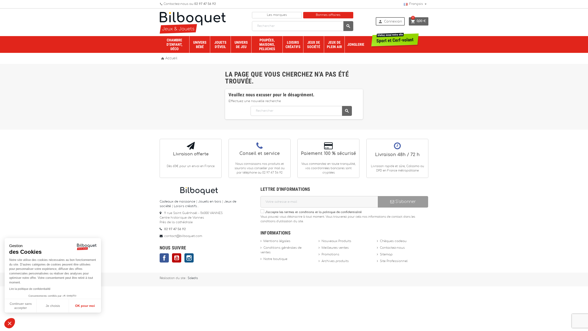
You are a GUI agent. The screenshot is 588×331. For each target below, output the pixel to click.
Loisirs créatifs (293, 44)
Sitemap (386, 254)
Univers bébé (199, 44)
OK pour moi (85, 306)
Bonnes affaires (328, 15)
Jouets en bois (210, 201)
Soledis (193, 278)
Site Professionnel (394, 261)
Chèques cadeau (393, 241)
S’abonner (405, 202)
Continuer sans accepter (21, 306)
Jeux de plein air (334, 44)
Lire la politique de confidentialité (30, 289)
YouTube (176, 258)
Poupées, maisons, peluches (267, 44)
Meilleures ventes (335, 247)
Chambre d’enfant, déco (174, 44)
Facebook (164, 258)
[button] (9, 323)
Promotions (330, 254)
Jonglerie (355, 44)
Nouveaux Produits (336, 241)
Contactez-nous (392, 247)
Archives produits (335, 261)
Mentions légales (276, 241)
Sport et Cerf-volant (395, 39)
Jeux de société (313, 44)
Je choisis (53, 306)
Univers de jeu (241, 44)
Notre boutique (275, 259)
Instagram (189, 258)
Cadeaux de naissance (177, 201)
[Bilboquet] (193, 22)
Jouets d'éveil (220, 44)
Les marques (277, 15)
